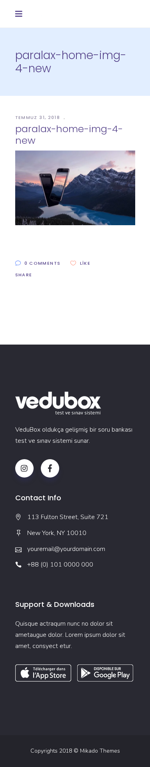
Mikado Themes (100, 751)
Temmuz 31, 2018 (38, 117)
